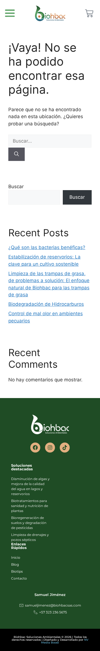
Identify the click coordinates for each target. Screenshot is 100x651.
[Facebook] (35, 448)
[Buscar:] (49, 141)
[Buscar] (16, 154)
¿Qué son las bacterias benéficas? (46, 247)
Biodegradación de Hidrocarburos (46, 304)
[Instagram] (50, 448)
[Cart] (89, 13)
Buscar (16, 186)
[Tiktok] (65, 448)
